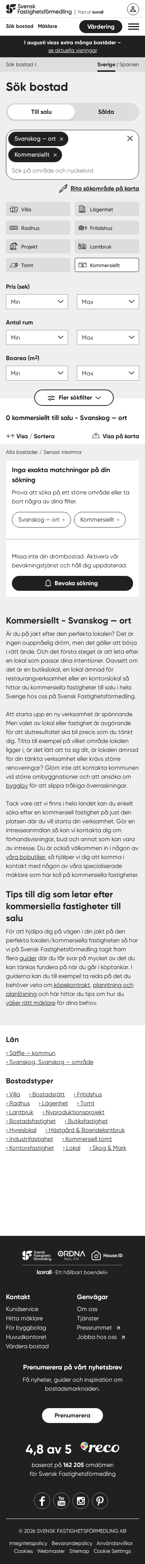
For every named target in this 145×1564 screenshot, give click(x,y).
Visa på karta (121, 436)
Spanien (129, 64)
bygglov (17, 785)
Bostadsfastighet (32, 1121)
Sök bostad (19, 26)
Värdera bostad (27, 1346)
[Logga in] (133, 9)
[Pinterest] (100, 1501)
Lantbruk (21, 1112)
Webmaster (51, 1551)
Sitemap (80, 1551)
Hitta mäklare (24, 1318)
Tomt (87, 1103)
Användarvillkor (115, 1543)
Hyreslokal (22, 1130)
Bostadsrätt (48, 1094)
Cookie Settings (112, 1551)
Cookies (24, 1551)
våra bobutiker (25, 856)
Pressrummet (94, 1327)
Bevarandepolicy (73, 1543)
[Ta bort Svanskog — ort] (62, 520)
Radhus (19, 1103)
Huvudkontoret (26, 1336)
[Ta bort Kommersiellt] (116, 520)
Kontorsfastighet (31, 1147)
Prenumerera (72, 1415)
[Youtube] (61, 1501)
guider (27, 958)
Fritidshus (89, 1094)
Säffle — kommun (32, 1053)
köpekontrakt (71, 984)
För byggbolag (26, 1327)
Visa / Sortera (35, 436)
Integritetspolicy (29, 1543)
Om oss (87, 1309)
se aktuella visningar (72, 50)
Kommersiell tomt (88, 1138)
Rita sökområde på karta (105, 188)
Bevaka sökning (76, 583)
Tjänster (88, 1318)
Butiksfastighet (88, 1121)
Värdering (101, 26)
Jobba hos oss (97, 1336)
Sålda (106, 111)
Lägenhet (55, 1103)
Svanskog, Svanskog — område (51, 1061)
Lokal (73, 1147)
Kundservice (22, 1309)
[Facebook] (42, 1501)
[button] (133, 26)
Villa (14, 1094)
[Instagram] (80, 1501)
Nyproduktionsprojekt (75, 1112)
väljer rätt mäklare (30, 1002)
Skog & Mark (109, 1147)
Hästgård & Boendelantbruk (87, 1130)
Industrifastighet (31, 1138)
